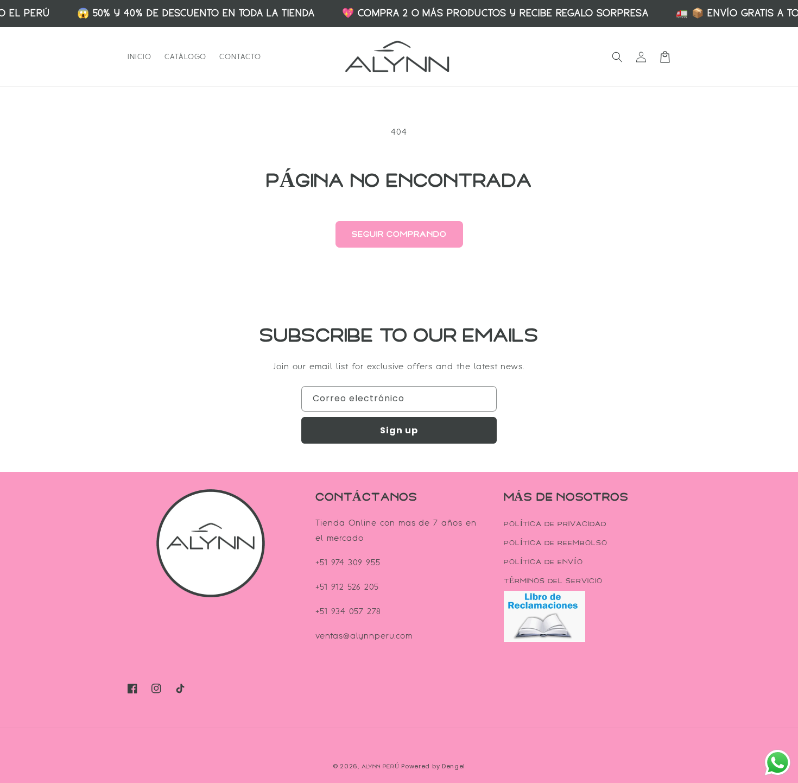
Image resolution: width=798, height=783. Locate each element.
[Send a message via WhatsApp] (778, 763)
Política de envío (543, 562)
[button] (617, 57)
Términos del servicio (553, 581)
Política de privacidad (555, 524)
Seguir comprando (399, 234)
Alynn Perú (381, 766)
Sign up (399, 430)
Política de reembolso (555, 543)
